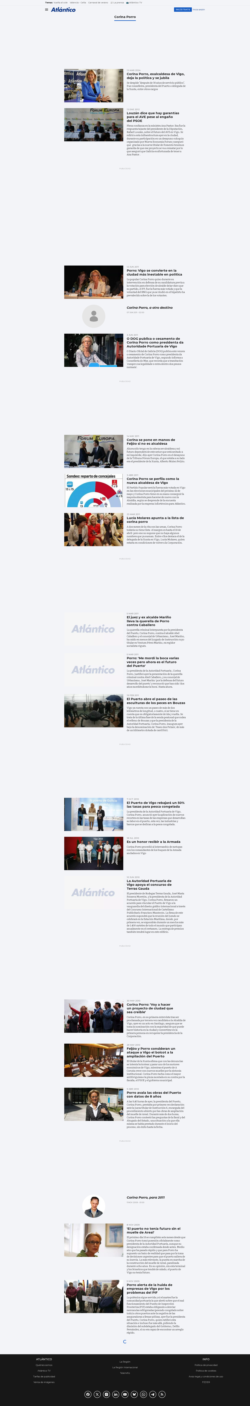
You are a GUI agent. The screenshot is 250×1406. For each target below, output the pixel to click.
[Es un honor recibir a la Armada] (93, 853)
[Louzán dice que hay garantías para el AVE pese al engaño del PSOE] (93, 124)
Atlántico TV (44, 1370)
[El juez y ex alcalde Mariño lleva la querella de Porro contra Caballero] (93, 629)
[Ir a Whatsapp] (143, 1394)
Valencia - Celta (78, 2)
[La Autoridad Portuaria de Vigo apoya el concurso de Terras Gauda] (93, 892)
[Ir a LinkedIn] (115, 1394)
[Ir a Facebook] (87, 1394)
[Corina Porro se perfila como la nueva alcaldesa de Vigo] (93, 490)
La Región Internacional (125, 1367)
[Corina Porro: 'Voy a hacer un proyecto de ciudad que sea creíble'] (93, 1016)
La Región (125, 1361)
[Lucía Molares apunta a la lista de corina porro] (93, 529)
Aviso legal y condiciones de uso (206, 1376)
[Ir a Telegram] (152, 1394)
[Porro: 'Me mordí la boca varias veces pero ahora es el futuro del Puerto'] (93, 669)
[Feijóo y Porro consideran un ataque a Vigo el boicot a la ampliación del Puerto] (93, 1060)
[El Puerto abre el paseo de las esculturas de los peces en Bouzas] (93, 710)
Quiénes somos (44, 1365)
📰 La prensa (117, 2)
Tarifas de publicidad (44, 1376)
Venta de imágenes (44, 1382)
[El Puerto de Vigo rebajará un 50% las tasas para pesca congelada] (93, 814)
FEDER (206, 1382)
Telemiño (125, 1373)
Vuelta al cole (61, 2)
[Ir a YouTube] (125, 1394)
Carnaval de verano (98, 2)
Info (206, 1359)
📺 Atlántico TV (134, 2)
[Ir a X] (97, 1394)
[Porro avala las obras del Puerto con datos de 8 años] (93, 1104)
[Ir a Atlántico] (63, 9)
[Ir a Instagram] (106, 1394)
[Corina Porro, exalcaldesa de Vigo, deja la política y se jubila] (93, 85)
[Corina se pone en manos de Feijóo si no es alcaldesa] (93, 451)
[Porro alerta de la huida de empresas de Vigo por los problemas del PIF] (93, 1296)
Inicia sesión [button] (199, 9)
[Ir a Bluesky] (134, 1394)
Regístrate (183, 9)
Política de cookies (206, 1370)
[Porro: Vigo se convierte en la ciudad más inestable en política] (93, 282)
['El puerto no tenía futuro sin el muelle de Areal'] (93, 1240)
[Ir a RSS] (162, 1394)
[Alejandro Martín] (93, 316)
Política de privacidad (206, 1365)
